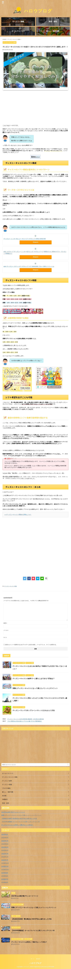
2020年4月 (4, 850)
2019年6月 (4, 882)
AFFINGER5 (51, 966)
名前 (5, 623)
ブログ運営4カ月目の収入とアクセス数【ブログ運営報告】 (24, 721)
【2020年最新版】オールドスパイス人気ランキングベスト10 (20, 821)
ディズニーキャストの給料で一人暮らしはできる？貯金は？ (34, 678)
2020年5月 (4, 847)
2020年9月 (4, 837)
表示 (38, 157)
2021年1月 (4, 834)
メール (5, 630)
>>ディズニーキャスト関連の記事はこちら (17, 514)
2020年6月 (4, 844)
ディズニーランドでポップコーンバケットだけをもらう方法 (34, 710)
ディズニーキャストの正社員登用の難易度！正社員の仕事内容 (25, 719)
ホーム (32, 958)
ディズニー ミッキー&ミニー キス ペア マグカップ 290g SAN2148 (25, 239)
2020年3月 (4, 853)
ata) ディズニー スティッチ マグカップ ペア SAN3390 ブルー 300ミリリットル (29, 266)
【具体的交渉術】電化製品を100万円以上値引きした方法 (19, 818)
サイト (5, 637)
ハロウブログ (35, 963)
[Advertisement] (17, 108)
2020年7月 (4, 841)
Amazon (35, 242)
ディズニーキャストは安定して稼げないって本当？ (17, 825)
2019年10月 (5, 869)
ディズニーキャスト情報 (10, 586)
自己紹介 (38, 958)
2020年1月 (4, 860)
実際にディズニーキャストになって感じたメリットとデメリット (35, 688)
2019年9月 (4, 873)
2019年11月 (4, 866)
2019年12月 (5, 863)
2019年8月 (4, 876)
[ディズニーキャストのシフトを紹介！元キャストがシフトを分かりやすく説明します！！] (37, 578)
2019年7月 (4, 879)
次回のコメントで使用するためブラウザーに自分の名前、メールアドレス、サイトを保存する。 (31, 644)
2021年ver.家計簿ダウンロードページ (13, 812)
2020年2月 (4, 857)
